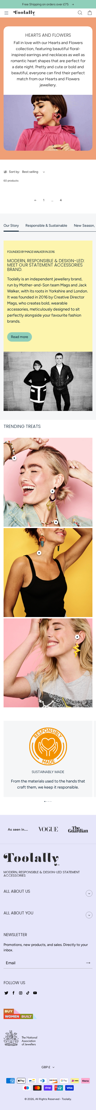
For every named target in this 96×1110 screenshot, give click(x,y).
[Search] (80, 13)
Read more (19, 337)
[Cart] (89, 13)
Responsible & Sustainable (46, 225)
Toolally (66, 1099)
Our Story (11, 225)
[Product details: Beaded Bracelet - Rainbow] (14, 458)
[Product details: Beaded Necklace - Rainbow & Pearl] (56, 522)
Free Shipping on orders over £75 (45, 4)
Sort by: (14, 172)
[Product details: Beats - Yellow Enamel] (77, 637)
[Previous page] (35, 200)
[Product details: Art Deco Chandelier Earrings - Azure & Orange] (39, 553)
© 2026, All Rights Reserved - (43, 1099)
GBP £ (46, 1067)
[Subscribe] (88, 962)
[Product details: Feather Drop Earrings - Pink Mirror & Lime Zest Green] (52, 491)
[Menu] (6, 13)
